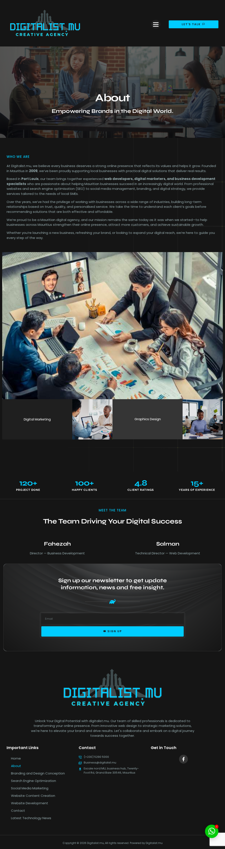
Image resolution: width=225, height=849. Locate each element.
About (16, 766)
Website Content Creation (33, 795)
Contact (18, 810)
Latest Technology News (31, 818)
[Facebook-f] (183, 759)
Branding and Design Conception (38, 773)
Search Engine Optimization (33, 780)
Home (16, 758)
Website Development (29, 803)
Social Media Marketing (29, 788)
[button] (155, 24)
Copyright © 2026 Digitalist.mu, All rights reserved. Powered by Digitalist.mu (113, 843)
